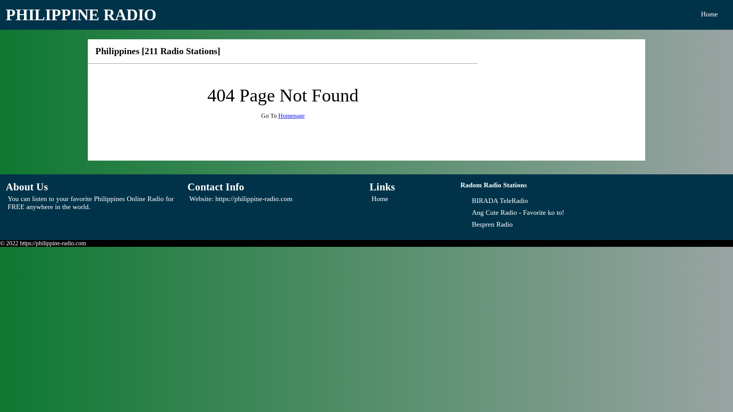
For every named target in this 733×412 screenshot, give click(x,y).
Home (709, 14)
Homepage (291, 116)
